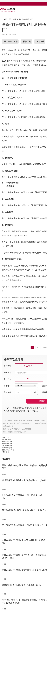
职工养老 (28, 366)
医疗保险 (12, 19)
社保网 (4, 19)
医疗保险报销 (23, 19)
